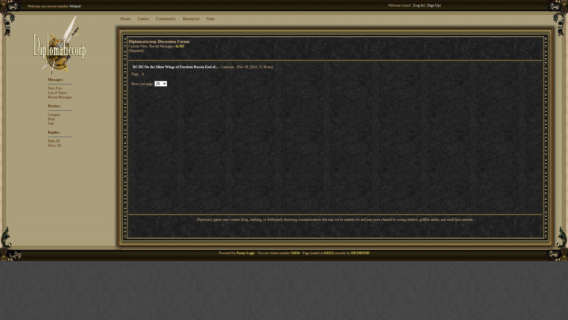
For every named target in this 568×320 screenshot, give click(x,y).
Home (125, 19)
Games (143, 19)
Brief (51, 119)
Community (166, 19)
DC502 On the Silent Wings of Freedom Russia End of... (175, 67)
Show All (54, 145)
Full (51, 123)
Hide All (54, 141)
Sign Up (434, 5)
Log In (419, 5)
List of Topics (57, 93)
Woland (75, 6)
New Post (55, 88)
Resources (191, 19)
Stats (210, 19)
